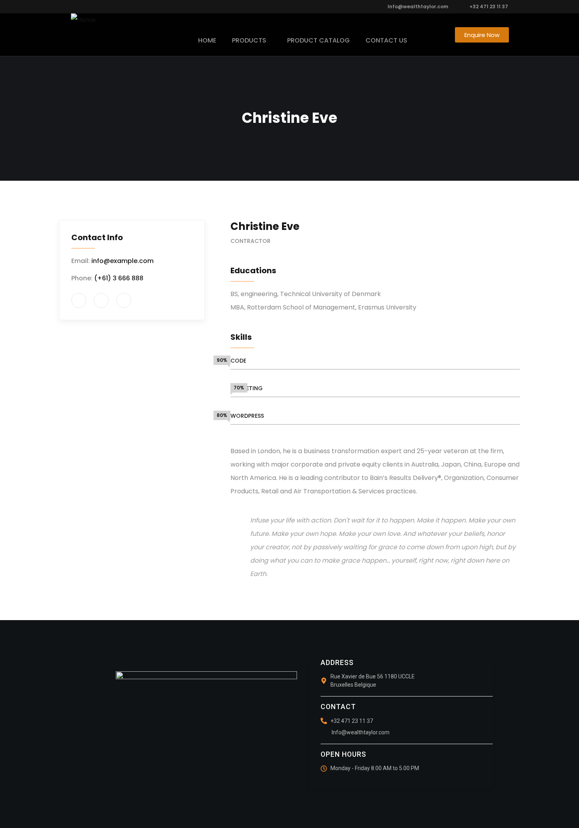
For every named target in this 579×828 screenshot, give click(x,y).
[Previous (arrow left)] (14, 414)
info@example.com (122, 260)
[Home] (83, 20)
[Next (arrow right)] (565, 414)
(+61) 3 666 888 (118, 278)
